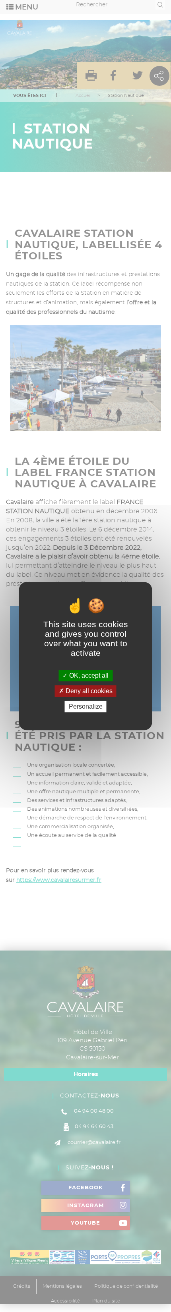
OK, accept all (88, 675)
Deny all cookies (88, 691)
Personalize (86, 706)
